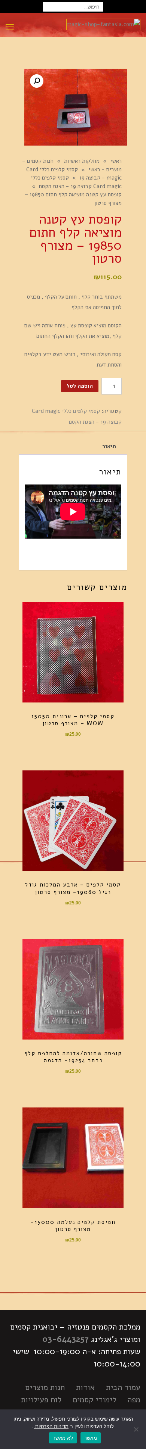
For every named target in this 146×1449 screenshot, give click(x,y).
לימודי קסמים (94, 1399)
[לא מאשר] (136, 1429)
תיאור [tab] (109, 446)
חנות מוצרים (45, 1387)
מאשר (90, 1438)
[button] (36, 81)
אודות (85, 1387)
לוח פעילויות (41, 1399)
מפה (133, 1399)
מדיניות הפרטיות (51, 1426)
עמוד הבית (123, 1387)
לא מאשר (63, 1438)
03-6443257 (65, 1339)
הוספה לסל (80, 386)
